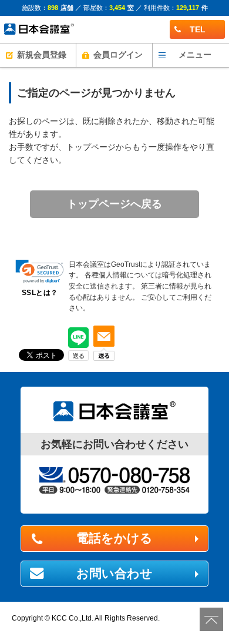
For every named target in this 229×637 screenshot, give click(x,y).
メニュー (195, 55)
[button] (40, 271)
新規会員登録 (41, 55)
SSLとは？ (40, 293)
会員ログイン (118, 55)
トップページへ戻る (114, 204)
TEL (198, 29)
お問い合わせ (114, 573)
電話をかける (114, 538)
